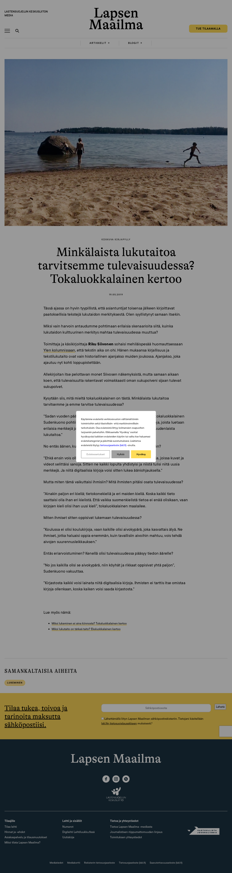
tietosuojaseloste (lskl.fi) (113, 445)
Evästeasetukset (95, 454)
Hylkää (120, 454)
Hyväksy (141, 454)
